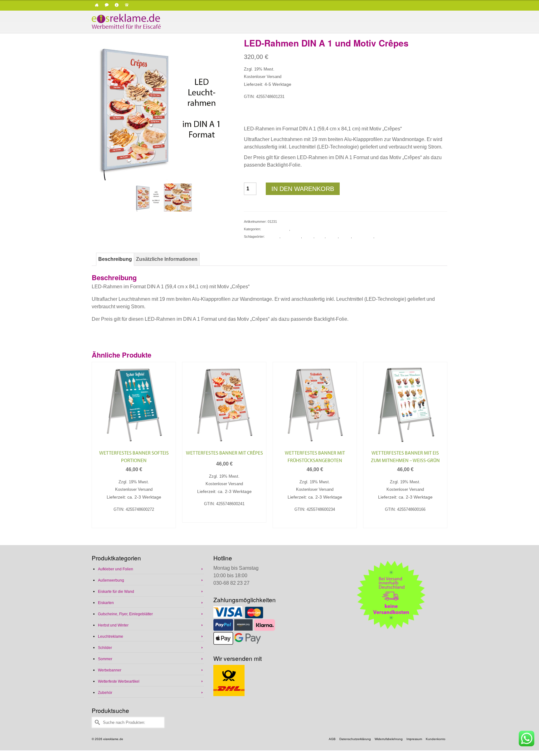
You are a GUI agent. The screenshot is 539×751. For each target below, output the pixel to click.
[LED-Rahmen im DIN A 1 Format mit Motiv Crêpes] (163, 108)
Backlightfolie (291, 236)
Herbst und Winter (275, 229)
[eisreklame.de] (148, 18)
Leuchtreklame (302, 229)
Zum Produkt (134, 522)
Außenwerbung (111, 580)
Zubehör (105, 692)
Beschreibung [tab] (115, 259)
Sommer (105, 659)
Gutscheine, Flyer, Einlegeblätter (125, 614)
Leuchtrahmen (386, 236)
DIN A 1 (345, 236)
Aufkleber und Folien (115, 569)
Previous (97, 449)
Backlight (272, 236)
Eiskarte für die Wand (116, 591)
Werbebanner (109, 670)
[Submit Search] (96, 722)
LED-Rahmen (363, 236)
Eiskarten (106, 603)
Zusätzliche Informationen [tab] (166, 259)
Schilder (105, 648)
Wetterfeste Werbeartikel (118, 681)
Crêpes (332, 236)
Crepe (320, 236)
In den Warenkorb (302, 188)
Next (441, 449)
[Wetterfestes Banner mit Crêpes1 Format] (178, 197)
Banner (308, 236)
